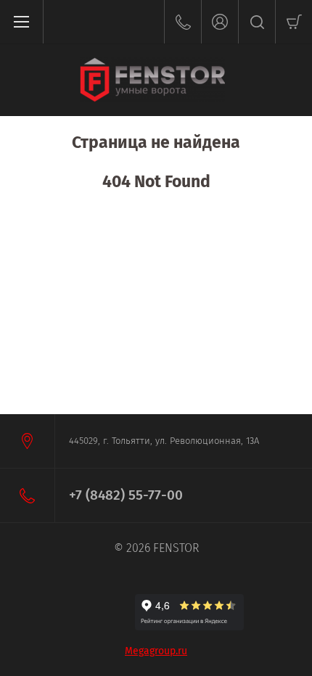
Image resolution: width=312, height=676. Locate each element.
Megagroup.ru (156, 651)
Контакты (182, 22)
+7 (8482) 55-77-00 (126, 495)
